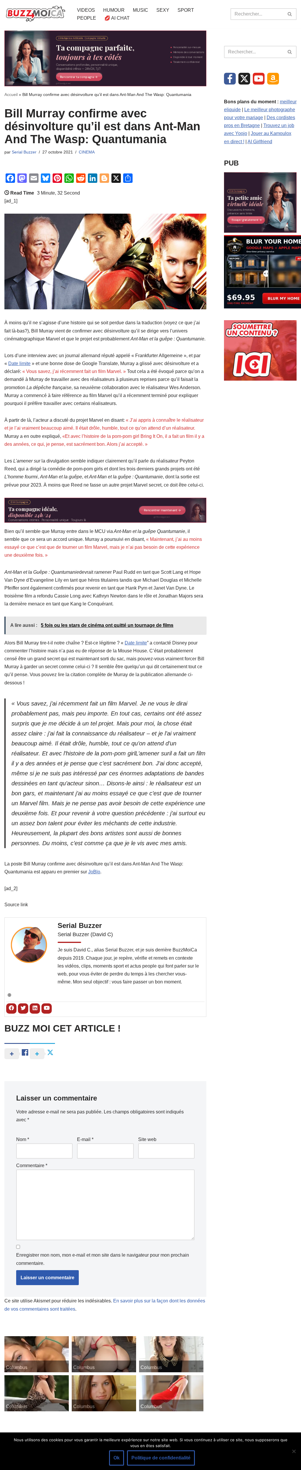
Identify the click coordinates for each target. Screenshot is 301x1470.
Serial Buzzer (24, 152)
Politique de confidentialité (160, 1457)
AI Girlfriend (260, 141)
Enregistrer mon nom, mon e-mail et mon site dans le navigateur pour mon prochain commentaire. (102, 1259)
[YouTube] (259, 79)
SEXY (162, 10)
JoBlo (94, 871)
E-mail (85, 1139)
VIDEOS (86, 10)
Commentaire (31, 1165)
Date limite (19, 363)
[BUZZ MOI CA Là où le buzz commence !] (35, 14)
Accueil (11, 94)
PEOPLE (86, 18)
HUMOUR (114, 10)
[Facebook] (230, 79)
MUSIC (140, 10)
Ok (116, 1457)
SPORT (186, 10)
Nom (22, 1139)
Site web (147, 1139)
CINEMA (87, 152)
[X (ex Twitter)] (244, 79)
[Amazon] (273, 79)
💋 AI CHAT (117, 18)
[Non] (294, 1451)
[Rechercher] (290, 14)
